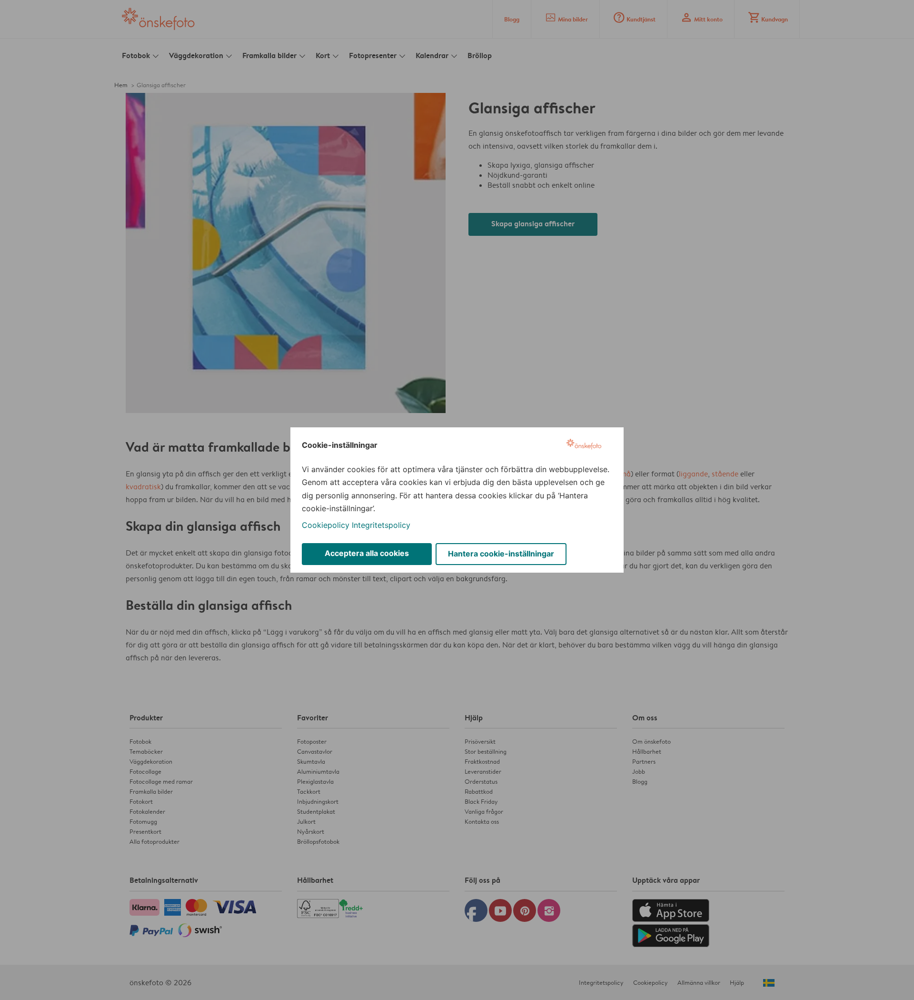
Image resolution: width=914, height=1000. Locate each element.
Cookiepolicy (325, 525)
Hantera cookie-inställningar (501, 553)
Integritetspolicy (381, 525)
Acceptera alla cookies (367, 553)
